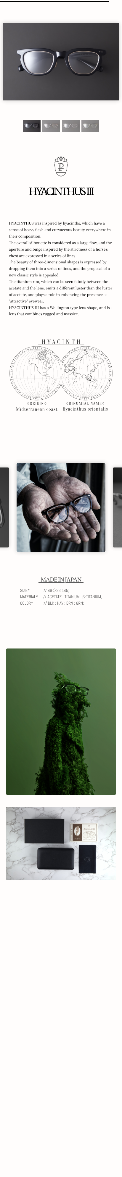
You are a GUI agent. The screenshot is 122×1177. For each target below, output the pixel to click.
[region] (61, 286)
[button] (32, 126)
